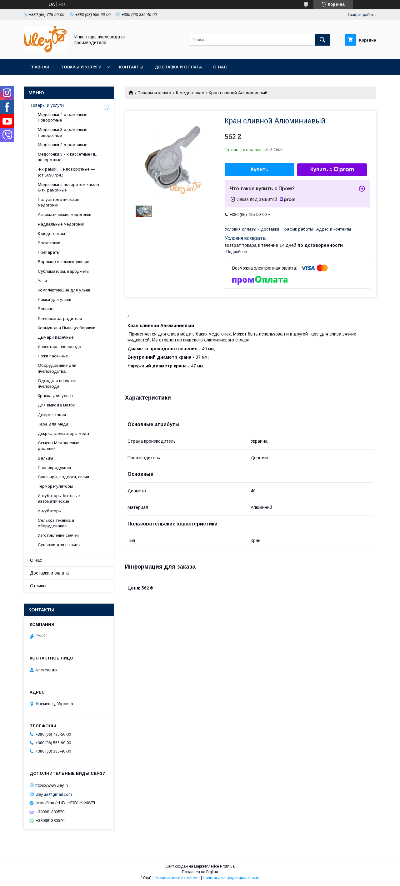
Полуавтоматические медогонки (58, 202)
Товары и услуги (81, 67)
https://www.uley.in (51, 785)
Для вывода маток (56, 405)
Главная (39, 67)
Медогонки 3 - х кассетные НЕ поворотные (67, 157)
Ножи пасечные (53, 356)
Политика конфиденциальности (231, 877)
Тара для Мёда (53, 424)
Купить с (321, 169)
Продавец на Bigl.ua (200, 872)
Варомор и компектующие (63, 261)
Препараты (49, 252)
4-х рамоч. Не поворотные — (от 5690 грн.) (66, 172)
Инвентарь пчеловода (59, 346)
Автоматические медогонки (64, 214)
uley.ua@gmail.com (54, 794)
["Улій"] (45, 50)
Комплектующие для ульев (64, 290)
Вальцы (45, 458)
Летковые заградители (60, 318)
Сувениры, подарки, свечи (63, 477)
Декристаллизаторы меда (63, 433)
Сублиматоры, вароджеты (63, 271)
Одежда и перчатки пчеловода (57, 383)
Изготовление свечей (58, 535)
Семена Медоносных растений (58, 446)
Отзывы (38, 585)
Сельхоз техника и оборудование (56, 523)
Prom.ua (227, 866)
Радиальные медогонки (61, 224)
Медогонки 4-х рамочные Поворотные (62, 117)
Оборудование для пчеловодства (57, 368)
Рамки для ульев (54, 299)
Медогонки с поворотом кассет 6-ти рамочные (68, 187)
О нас (220, 67)
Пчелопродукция (54, 467)
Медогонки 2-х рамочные (62, 144)
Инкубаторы (50, 511)
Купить (259, 169)
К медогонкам (190, 92)
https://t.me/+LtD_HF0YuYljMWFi (65, 802)
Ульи (42, 280)
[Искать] (322, 40)
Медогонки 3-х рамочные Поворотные (62, 132)
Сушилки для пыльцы (59, 544)
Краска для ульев (55, 395)
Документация (52, 414)
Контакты (131, 67)
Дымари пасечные (55, 337)
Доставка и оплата (178, 67)
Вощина (45, 308)
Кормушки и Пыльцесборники (66, 328)
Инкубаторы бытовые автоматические (59, 498)
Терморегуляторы (55, 486)
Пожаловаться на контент (177, 877)
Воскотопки (49, 243)
